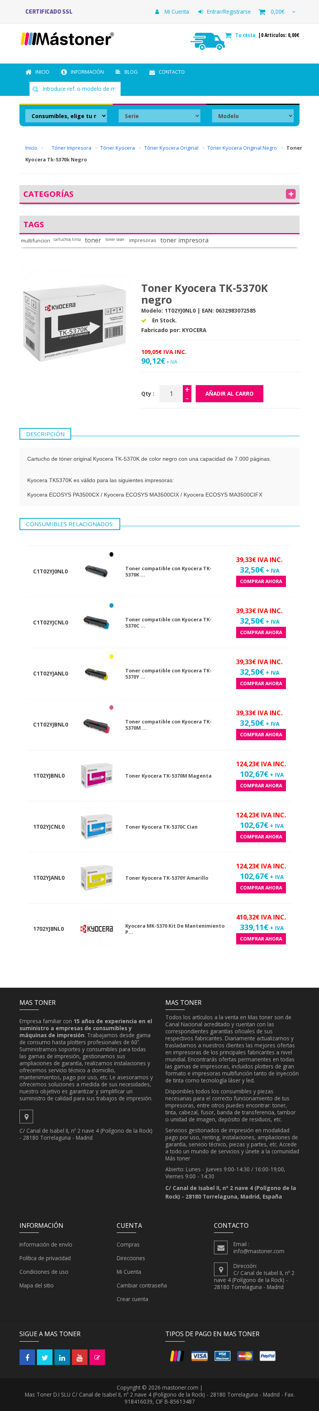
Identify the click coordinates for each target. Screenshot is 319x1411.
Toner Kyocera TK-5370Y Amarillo (166, 878)
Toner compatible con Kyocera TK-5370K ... (168, 571)
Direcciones (131, 1258)
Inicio (42, 71)
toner (93, 240)
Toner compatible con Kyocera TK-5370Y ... (168, 673)
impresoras (142, 240)
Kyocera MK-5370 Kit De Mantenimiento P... (174, 929)
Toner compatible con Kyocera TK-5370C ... (168, 622)
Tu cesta (246, 35)
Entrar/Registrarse (229, 11)
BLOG (131, 71)
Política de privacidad (45, 1258)
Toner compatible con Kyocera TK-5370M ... (168, 724)
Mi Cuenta (176, 11)
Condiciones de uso (43, 1271)
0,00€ (277, 11)
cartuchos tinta (67, 239)
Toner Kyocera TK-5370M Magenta (168, 776)
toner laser (114, 239)
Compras (128, 1244)
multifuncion (35, 240)
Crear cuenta (132, 1299)
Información (87, 71)
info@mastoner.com (258, 1251)
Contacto (172, 71)
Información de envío (45, 1244)
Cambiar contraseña (142, 1285)
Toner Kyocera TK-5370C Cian (161, 827)
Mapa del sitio (36, 1285)
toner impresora (184, 240)
